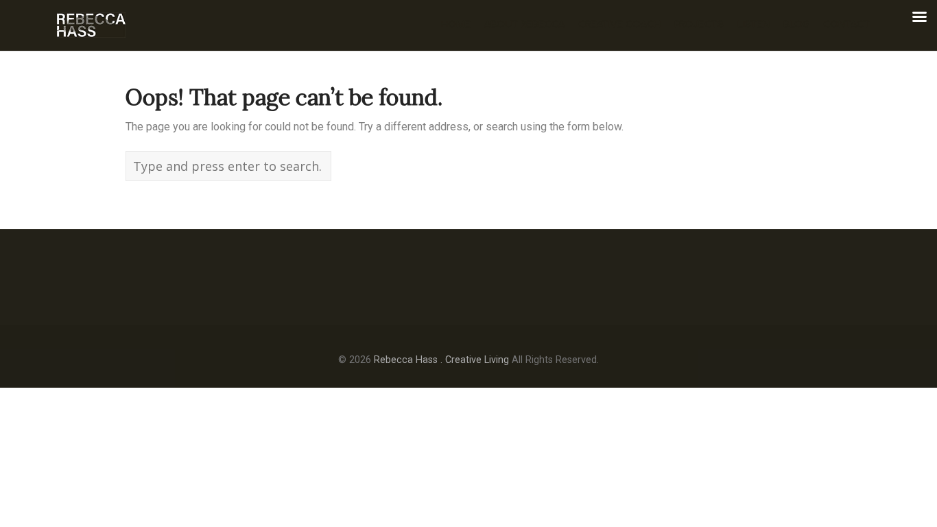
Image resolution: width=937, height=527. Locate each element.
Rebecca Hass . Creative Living (441, 360)
